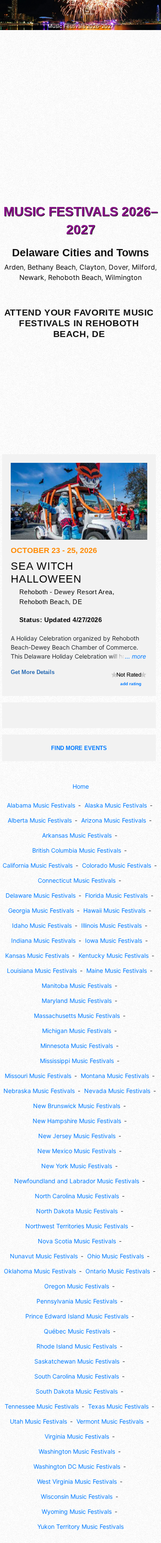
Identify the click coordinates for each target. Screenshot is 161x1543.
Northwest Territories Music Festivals (76, 1226)
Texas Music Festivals (118, 1406)
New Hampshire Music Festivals (77, 1120)
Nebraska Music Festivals (39, 1090)
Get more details (33, 672)
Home (81, 786)
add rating (130, 683)
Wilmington (123, 277)
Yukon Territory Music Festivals (80, 1526)
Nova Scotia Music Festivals (77, 1241)
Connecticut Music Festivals (76, 880)
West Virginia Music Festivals (77, 1481)
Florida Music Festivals (116, 895)
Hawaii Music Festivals (114, 910)
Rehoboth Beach (74, 277)
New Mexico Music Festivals (76, 1150)
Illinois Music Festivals (111, 925)
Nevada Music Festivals (117, 1090)
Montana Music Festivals (115, 1075)
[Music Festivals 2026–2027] (80, 14)
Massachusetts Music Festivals (77, 1015)
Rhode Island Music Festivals (76, 1346)
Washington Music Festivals (77, 1451)
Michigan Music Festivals (76, 1030)
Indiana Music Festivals (43, 940)
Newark (31, 277)
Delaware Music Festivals (41, 895)
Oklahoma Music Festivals (40, 1271)
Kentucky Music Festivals (114, 955)
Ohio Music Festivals (115, 1256)
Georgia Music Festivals (41, 910)
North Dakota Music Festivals (77, 1211)
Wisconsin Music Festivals (76, 1496)
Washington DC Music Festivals (76, 1466)
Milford (143, 267)
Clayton (92, 267)
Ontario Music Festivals (117, 1271)
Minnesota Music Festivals (76, 1045)
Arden (14, 267)
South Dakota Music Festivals (77, 1391)
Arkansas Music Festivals (77, 835)
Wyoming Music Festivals (77, 1511)
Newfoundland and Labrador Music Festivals (76, 1181)
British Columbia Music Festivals (76, 850)
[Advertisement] (80, 119)
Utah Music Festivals (38, 1421)
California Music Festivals (38, 865)
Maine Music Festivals (116, 970)
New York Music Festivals (76, 1165)
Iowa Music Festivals (113, 940)
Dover (118, 267)
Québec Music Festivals (77, 1331)
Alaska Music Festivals (116, 805)
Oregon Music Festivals (76, 1286)
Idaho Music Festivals (42, 925)
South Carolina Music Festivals (76, 1376)
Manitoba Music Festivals (77, 985)
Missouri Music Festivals (38, 1075)
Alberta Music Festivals (40, 820)
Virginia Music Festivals (77, 1436)
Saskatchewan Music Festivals (76, 1361)
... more (135, 656)
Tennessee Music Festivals (42, 1406)
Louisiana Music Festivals (42, 970)
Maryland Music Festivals (77, 1000)
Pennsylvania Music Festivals (76, 1301)
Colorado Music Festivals (116, 865)
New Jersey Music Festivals (76, 1135)
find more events (79, 748)
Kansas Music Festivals (37, 955)
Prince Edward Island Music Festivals (76, 1316)
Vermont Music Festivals (109, 1421)
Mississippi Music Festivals (77, 1060)
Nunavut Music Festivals (44, 1256)
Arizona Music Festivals (113, 820)
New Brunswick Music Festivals (76, 1105)
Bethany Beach (51, 267)
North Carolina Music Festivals (77, 1196)
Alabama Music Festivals (41, 805)
